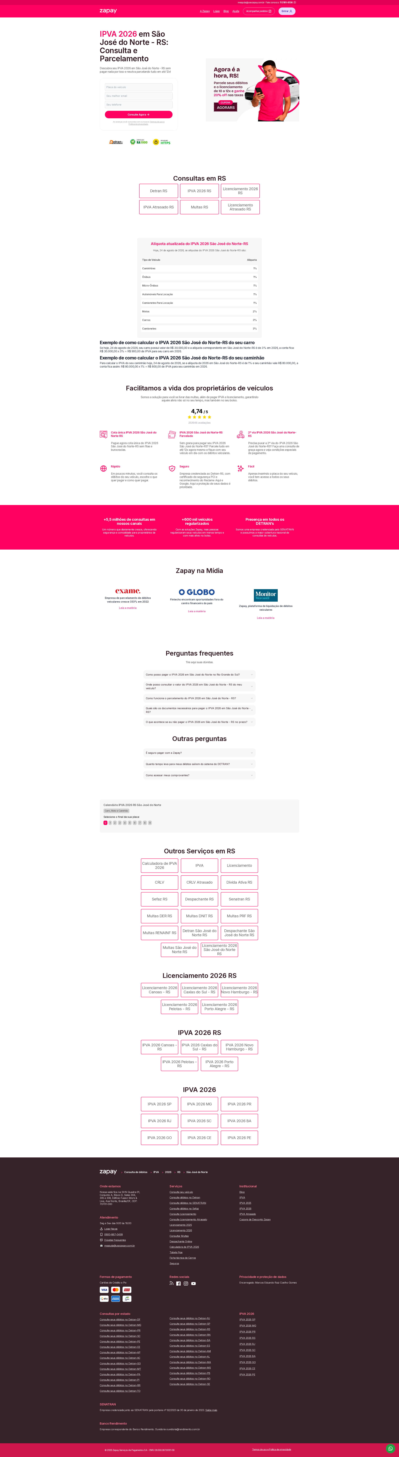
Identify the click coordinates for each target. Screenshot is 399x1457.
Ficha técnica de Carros (183, 1257)
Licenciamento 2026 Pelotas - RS (179, 1006)
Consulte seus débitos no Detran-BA (190, 1340)
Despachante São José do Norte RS (239, 932)
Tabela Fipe (176, 1252)
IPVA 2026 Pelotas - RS (179, 1064)
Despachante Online (181, 1241)
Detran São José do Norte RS (199, 932)
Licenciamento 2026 (181, 1230)
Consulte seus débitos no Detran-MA (190, 1362)
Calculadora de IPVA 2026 (159, 865)
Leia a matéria (128, 607)
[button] (199, 674)
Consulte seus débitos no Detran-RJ (190, 1318)
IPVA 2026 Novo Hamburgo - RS (239, 1047)
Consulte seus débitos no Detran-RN (190, 1334)
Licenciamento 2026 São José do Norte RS (219, 949)
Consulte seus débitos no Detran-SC (120, 1336)
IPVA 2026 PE (239, 1137)
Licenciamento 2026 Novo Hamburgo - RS (239, 990)
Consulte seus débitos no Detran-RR (120, 1385)
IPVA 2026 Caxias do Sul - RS (199, 1047)
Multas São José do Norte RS (179, 949)
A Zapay (205, 11)
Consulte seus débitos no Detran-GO (120, 1363)
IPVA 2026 (245, 1208)
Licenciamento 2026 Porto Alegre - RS (219, 1006)
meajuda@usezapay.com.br (119, 1245)
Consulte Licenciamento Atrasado (188, 1219)
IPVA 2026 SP (159, 1104)
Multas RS (199, 207)
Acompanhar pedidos (257, 11)
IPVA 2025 (245, 1203)
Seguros (174, 1263)
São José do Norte (197, 1172)
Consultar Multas (179, 1236)
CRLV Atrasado (200, 882)
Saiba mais (211, 1410)
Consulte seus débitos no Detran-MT (120, 1369)
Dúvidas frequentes (115, 1240)
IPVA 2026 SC (199, 1121)
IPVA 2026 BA (239, 1121)
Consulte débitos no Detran (185, 1197)
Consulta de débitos (135, 1172)
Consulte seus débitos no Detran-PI (119, 1379)
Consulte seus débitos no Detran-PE (120, 1341)
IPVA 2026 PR (239, 1104)
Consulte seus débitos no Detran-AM (190, 1351)
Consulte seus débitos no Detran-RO (190, 1378)
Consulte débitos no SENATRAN (188, 1203)
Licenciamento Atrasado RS (240, 207)
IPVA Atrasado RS (158, 207)
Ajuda (235, 11)
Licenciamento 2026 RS (240, 191)
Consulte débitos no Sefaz (184, 1208)
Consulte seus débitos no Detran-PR (120, 1330)
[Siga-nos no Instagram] (185, 1283)
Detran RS (158, 191)
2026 (168, 1172)
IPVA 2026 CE (199, 1137)
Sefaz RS (159, 899)
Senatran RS (239, 899)
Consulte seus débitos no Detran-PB (190, 1373)
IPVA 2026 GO (159, 1137)
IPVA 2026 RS (199, 191)
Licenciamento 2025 (181, 1225)
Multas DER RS (159, 916)
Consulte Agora (137, 114)
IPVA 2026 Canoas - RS (159, 1047)
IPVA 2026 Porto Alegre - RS (219, 1064)
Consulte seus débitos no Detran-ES (190, 1345)
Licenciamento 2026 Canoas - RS (159, 990)
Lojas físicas (111, 1228)
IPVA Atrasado (247, 1214)
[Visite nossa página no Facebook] (178, 1283)
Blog (226, 11)
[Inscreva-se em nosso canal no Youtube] (193, 1283)
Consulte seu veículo (181, 1192)
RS (178, 1172)
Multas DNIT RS (199, 916)
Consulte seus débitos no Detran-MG (120, 1325)
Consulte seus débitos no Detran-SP (190, 1323)
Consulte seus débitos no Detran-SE (190, 1384)
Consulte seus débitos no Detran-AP (120, 1352)
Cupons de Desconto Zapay (255, 1219)
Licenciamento (239, 865)
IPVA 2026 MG (199, 1104)
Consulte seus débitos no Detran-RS (190, 1329)
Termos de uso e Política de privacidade (146, 123)
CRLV (159, 882)
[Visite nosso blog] (171, 1283)
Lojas (216, 11)
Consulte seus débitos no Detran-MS (190, 1367)
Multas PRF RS (239, 916)
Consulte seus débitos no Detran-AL (190, 1356)
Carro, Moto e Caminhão (116, 810)
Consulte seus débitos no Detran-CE (120, 1347)
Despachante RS (199, 899)
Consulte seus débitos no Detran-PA (120, 1374)
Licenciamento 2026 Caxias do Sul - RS (199, 990)
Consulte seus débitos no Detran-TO (120, 1391)
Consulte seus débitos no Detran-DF (120, 1319)
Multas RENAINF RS (159, 932)
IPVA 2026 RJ (159, 1121)
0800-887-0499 (113, 1234)
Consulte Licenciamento (183, 1214)
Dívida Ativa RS (239, 882)
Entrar (285, 11)
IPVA (199, 865)
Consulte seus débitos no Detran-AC (120, 1357)
